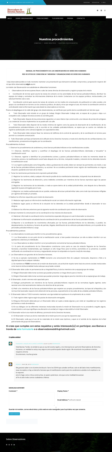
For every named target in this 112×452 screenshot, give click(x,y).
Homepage (37, 43)
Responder (56, 343)
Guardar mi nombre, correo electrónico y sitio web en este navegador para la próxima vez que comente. (47, 409)
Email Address (63, 400)
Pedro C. (19, 364)
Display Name (63, 391)
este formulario (25, 329)
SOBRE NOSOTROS (50, 43)
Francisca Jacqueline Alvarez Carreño (29, 343)
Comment (13, 391)
